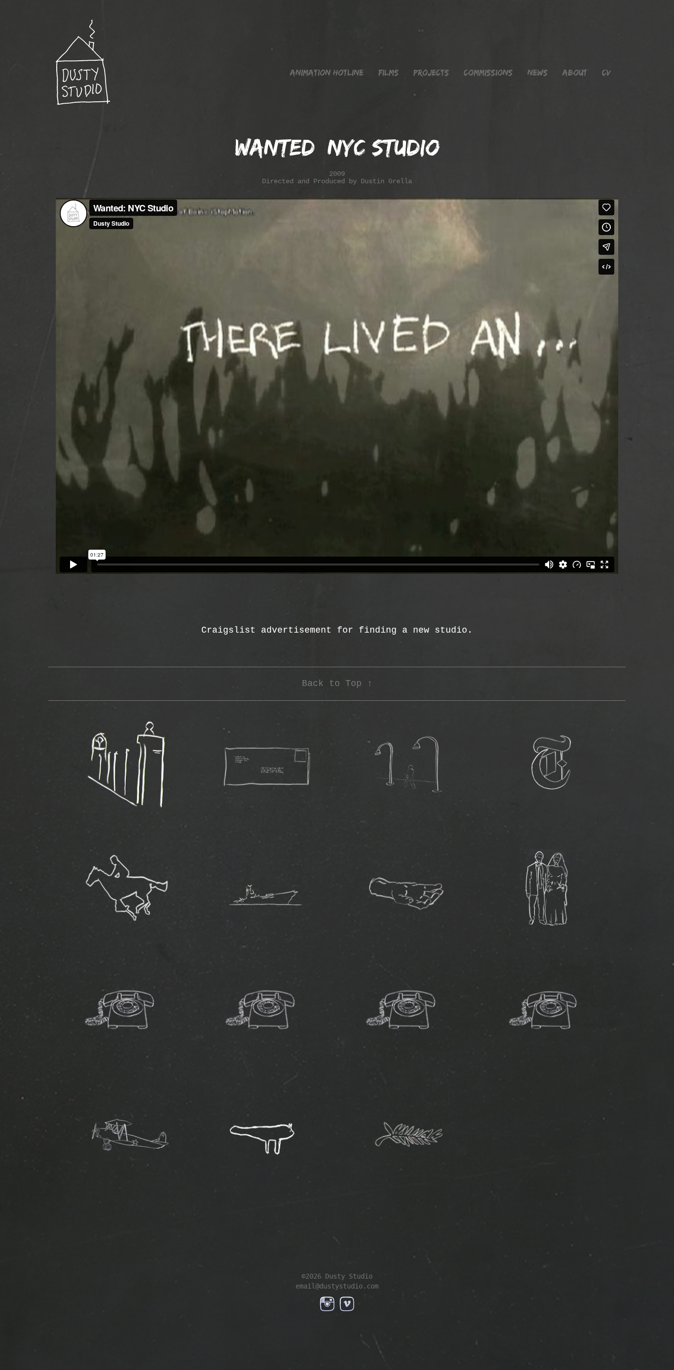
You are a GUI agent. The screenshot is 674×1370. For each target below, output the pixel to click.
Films (388, 73)
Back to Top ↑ (337, 683)
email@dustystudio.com (337, 1286)
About (574, 73)
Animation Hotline (327, 73)
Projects (431, 73)
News (537, 73)
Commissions (488, 73)
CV (606, 73)
